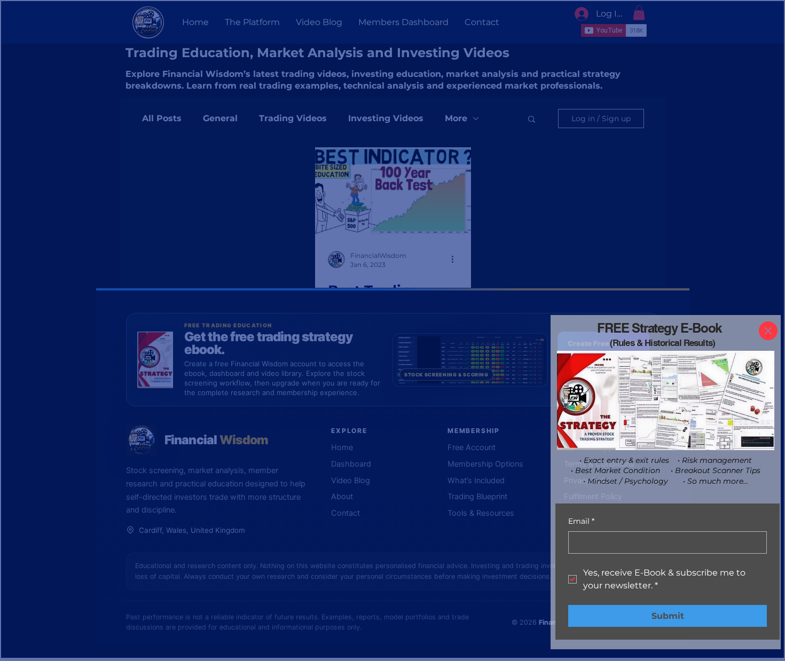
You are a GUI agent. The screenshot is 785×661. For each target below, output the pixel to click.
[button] (768, 330)
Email (581, 521)
